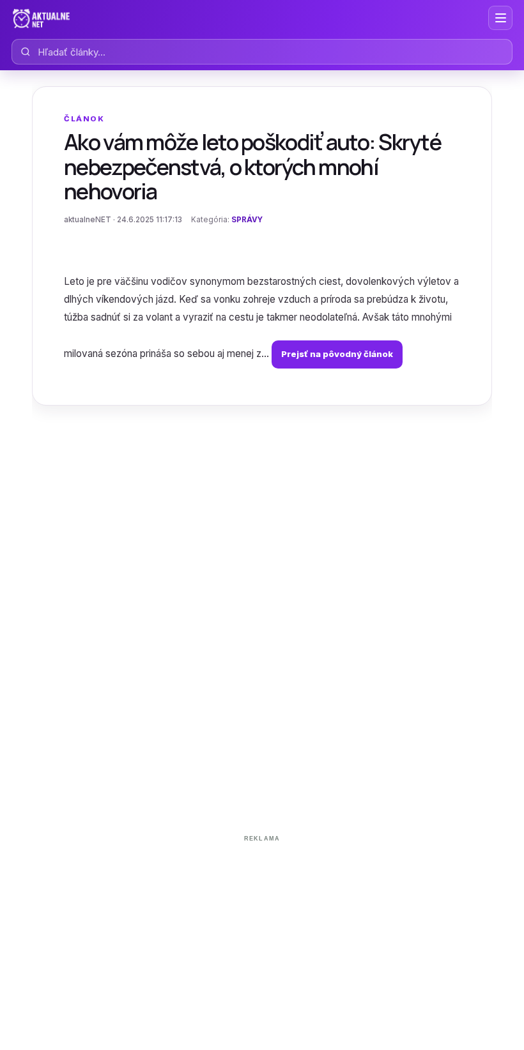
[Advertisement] (262, 936)
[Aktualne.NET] (41, 17)
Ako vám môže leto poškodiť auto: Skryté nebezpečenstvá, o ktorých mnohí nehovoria (252, 166)
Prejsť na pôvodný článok (337, 354)
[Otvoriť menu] (500, 18)
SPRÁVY (247, 219)
